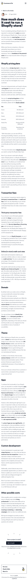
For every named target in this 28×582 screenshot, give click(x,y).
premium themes (5, 358)
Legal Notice (14, 578)
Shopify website (20, 102)
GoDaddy (3, 318)
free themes (4, 348)
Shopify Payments (16, 236)
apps (25, 386)
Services (5, 566)
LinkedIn (16, 575)
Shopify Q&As (6, 569)
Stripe (9, 218)
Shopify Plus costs (21, 150)
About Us (5, 571)
